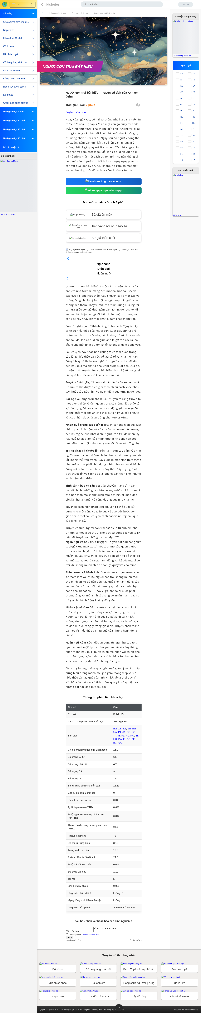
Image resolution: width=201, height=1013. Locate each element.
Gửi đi (69, 938)
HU (115, 739)
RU (134, 728)
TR (115, 735)
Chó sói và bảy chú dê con (16, 22)
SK (120, 742)
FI (124, 739)
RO (132, 735)
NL (127, 735)
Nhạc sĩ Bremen (12, 70)
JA (123, 732)
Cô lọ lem (8, 46)
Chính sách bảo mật (90, 935)
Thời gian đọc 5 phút (57, 13)
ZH (119, 728)
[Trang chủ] (42, 13)
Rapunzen (8, 30)
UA (115, 732)
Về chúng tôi (66, 1010)
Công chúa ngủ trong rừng (16, 78)
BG (115, 742)
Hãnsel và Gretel (12, 38)
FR (129, 728)
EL (137, 735)
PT (119, 732)
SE (128, 739)
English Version (76, 112)
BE (133, 739)
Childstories (50, 4)
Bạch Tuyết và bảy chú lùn (16, 86)
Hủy (100, 1010)
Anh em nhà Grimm (80, 13)
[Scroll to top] (119, 1008)
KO (133, 732)
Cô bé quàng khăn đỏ (14, 62)
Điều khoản (92, 1010)
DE (128, 732)
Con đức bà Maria (7, 214)
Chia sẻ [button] (185, 4)
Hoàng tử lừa (74, 940)
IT (119, 735)
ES (124, 728)
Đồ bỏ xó (8, 94)
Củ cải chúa (134, 940)
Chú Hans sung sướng (15, 102)
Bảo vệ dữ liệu (79, 1010)
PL (122, 735)
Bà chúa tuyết (10, 54)
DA (120, 739)
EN (115, 728)
